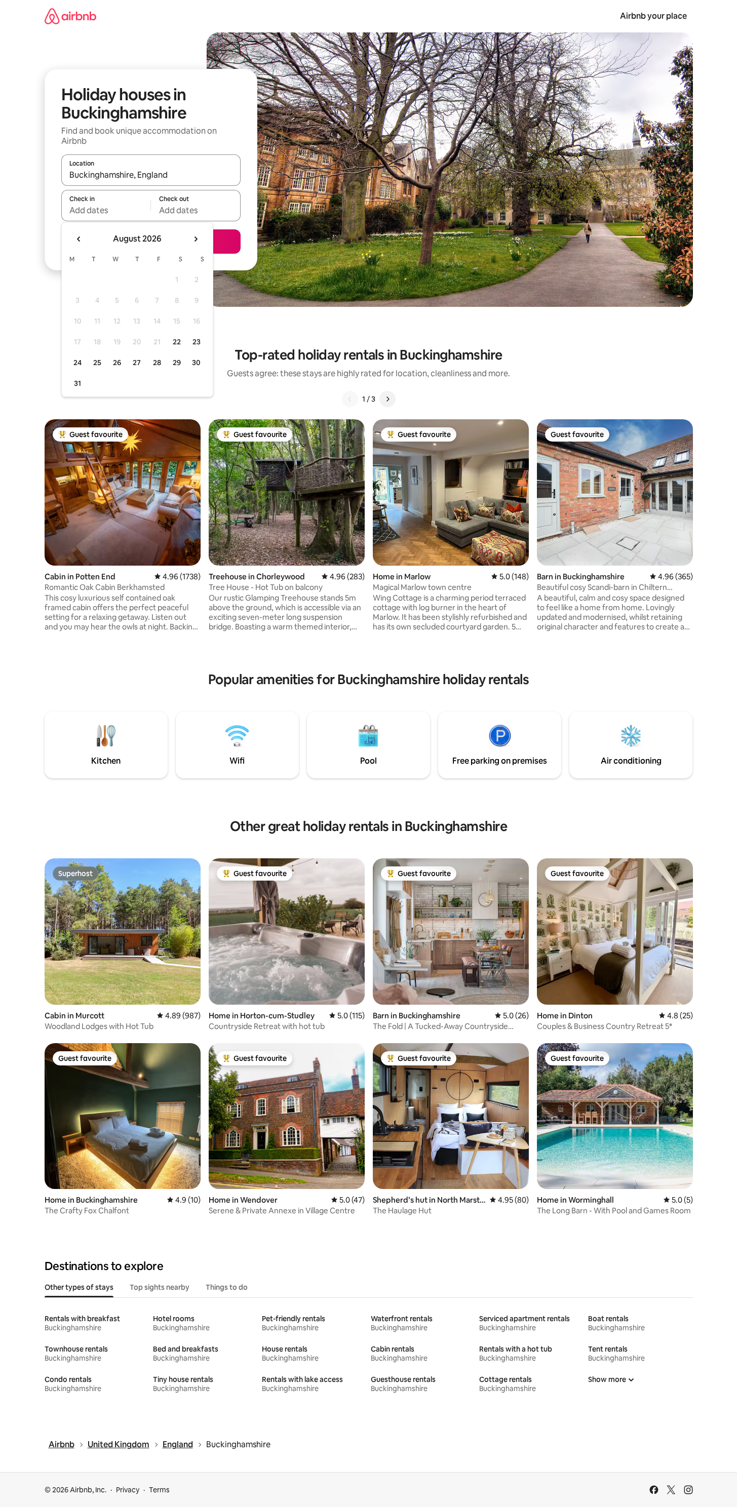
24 (77, 362)
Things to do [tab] (227, 1287)
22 (177, 341)
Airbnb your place (653, 16)
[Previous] (350, 399)
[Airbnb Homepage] (70, 16)
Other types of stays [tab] (79, 1287)
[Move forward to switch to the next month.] (195, 239)
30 (196, 362)
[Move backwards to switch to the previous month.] (79, 239)
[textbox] (106, 210)
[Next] (387, 399)
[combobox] (150, 175)
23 (196, 341)
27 (137, 362)
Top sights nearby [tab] (159, 1287)
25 (97, 362)
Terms (159, 1489)
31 (77, 383)
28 (157, 362)
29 (177, 362)
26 (117, 362)
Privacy (127, 1489)
